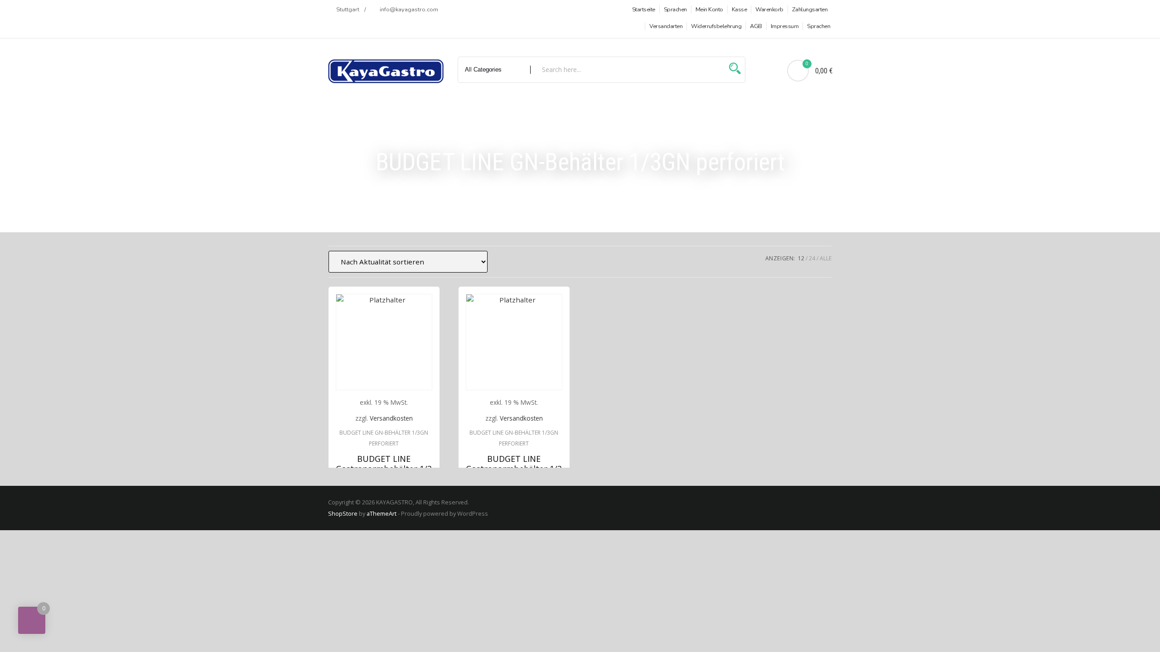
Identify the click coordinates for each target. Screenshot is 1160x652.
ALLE (825, 258)
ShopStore (343, 513)
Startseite (643, 9)
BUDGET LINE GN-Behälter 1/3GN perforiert (383, 438)
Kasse (739, 9)
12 (801, 258)
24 (812, 258)
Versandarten (665, 26)
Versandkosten (391, 418)
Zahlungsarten (810, 9)
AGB (756, 26)
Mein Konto (709, 9)
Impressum (785, 26)
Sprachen (675, 9)
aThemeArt (381, 513)
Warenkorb (769, 9)
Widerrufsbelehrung (716, 26)
